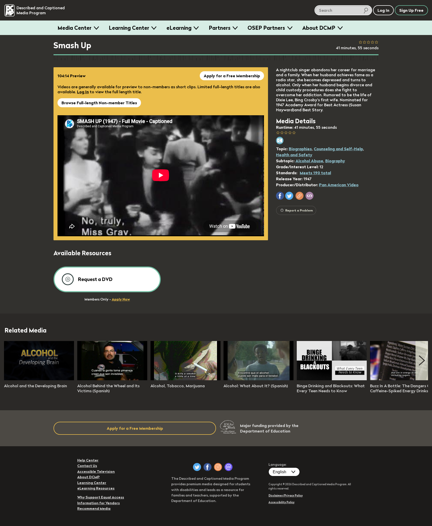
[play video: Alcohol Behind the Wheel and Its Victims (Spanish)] (112, 378)
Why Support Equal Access (100, 497)
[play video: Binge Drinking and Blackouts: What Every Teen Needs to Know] (332, 378)
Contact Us (87, 466)
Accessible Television (96, 471)
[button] (280, 196)
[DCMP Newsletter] (228, 467)
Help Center (87, 460)
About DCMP (318, 27)
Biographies (300, 148)
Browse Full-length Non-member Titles (99, 102)
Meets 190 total (315, 172)
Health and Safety (294, 154)
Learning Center (129, 27)
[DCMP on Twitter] (197, 467)
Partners (219, 27)
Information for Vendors (98, 503)
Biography (335, 160)
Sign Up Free (411, 10)
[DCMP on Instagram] (218, 467)
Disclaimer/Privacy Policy (285, 495)
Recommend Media (93, 508)
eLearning (179, 27)
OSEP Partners (266, 27)
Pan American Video (338, 184)
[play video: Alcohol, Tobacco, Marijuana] (185, 378)
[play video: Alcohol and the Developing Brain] (39, 378)
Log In (83, 91)
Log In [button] (383, 10)
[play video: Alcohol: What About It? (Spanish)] (259, 378)
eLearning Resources (95, 488)
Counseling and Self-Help (338, 148)
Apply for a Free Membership (232, 75)
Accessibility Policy (281, 502)
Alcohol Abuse (309, 160)
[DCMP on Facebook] (208, 467)
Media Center (75, 27)
